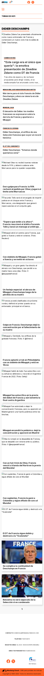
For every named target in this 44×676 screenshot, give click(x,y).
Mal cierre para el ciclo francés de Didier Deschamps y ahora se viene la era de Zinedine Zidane (22, 96)
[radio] (5, 2)
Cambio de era (9, 58)
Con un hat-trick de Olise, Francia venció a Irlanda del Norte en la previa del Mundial (22, 465)
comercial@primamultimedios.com (22, 633)
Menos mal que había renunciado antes (19, 89)
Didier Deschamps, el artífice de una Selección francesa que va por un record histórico (22, 135)
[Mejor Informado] (22, 9)
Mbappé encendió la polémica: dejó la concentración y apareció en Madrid (21, 431)
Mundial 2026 (8, 107)
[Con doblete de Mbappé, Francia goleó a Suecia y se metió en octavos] (22, 243)
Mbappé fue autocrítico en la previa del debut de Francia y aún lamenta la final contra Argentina (21, 397)
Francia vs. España (10, 128)
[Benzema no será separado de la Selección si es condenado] (22, 585)
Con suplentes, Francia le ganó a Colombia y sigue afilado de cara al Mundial (20, 500)
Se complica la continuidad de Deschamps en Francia (18, 567)
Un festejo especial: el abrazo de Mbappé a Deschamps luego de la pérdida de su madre (19, 292)
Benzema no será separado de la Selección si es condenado (19, 601)
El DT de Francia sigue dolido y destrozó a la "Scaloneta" (18, 534)
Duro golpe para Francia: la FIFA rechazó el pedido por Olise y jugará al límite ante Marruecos (22, 189)
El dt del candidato (11, 146)
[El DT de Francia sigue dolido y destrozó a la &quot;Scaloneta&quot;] (22, 519)
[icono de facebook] (28, 2)
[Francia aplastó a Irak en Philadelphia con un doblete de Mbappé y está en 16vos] (22, 346)
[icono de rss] (41, 2)
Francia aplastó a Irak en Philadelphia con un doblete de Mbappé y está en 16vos (21, 362)
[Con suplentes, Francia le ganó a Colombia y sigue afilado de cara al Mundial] (22, 484)
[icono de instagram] (37, 2)
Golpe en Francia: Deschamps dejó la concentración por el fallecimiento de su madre (21, 327)
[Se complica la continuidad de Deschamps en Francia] (22, 552)
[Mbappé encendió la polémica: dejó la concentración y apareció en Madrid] (22, 416)
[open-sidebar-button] (3, 9)
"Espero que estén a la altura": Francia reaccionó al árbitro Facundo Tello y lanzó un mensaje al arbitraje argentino (21, 225)
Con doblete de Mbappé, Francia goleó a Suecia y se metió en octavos (22, 258)
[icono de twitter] (32, 2)
